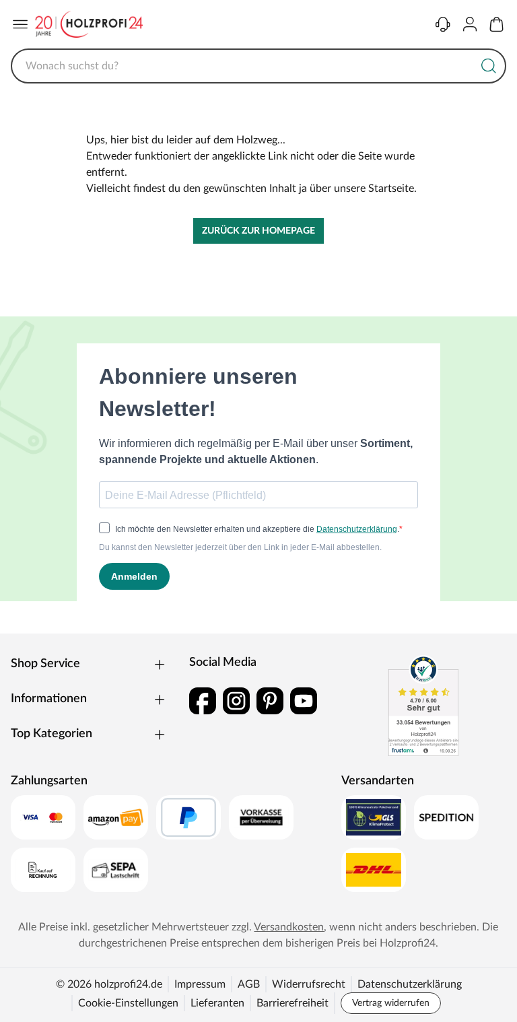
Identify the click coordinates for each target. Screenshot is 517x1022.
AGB (249, 984)
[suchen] (489, 66)
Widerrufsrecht (308, 984)
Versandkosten (289, 927)
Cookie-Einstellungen (128, 1003)
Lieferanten (217, 1003)
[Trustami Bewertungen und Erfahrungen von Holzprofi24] (423, 705)
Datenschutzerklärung (409, 984)
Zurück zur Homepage (258, 231)
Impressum (200, 984)
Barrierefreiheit (292, 1003)
